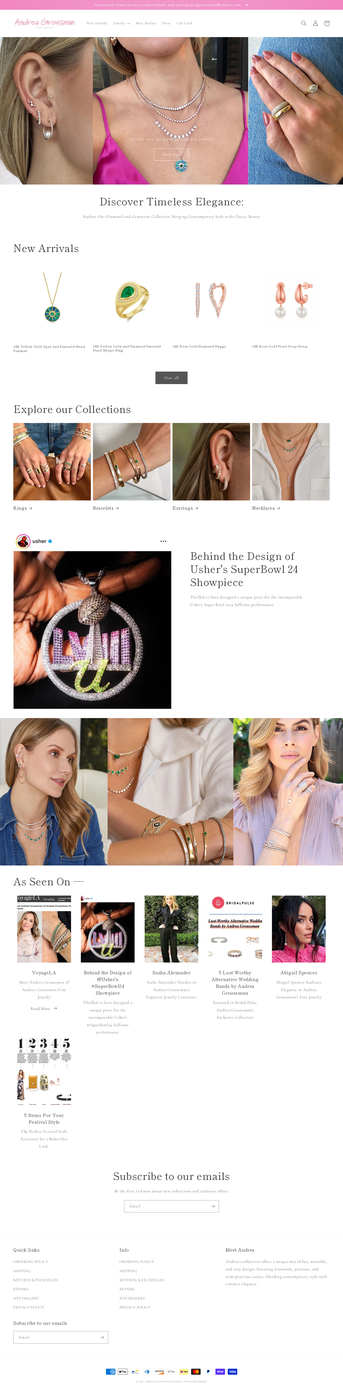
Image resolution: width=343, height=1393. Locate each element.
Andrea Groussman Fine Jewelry (164, 1381)
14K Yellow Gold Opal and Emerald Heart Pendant (49, 348)
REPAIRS (21, 1289)
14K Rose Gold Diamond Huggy (199, 346)
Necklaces (263, 508)
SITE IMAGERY (26, 1298)
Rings (20, 508)
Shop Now (171, 154)
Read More (40, 1008)
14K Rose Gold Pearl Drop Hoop (280, 346)
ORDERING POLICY (30, 1261)
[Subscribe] (213, 1206)
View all (171, 377)
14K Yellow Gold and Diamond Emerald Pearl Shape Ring (127, 348)
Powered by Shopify (195, 1381)
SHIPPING (22, 1271)
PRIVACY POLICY (28, 1307)
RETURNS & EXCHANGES (35, 1280)
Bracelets (103, 508)
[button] (121, 23)
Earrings (183, 508)
